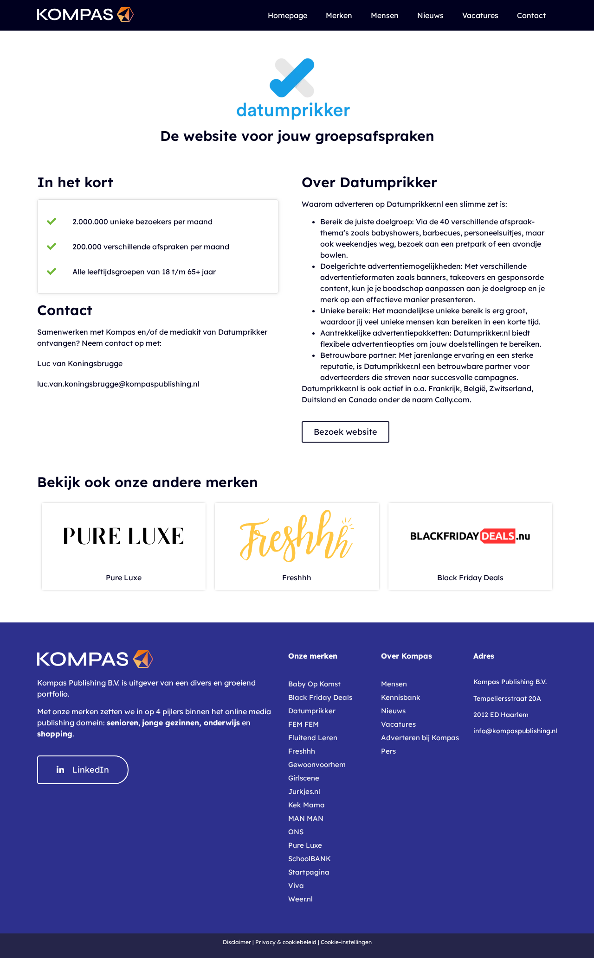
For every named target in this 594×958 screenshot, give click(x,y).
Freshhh (296, 577)
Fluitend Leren (312, 737)
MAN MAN (305, 818)
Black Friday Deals (470, 577)
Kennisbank (400, 697)
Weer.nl (300, 899)
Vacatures (480, 15)
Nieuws (430, 15)
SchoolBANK (309, 858)
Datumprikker (312, 710)
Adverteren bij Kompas (420, 737)
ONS (295, 831)
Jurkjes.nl (304, 791)
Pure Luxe (124, 577)
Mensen (385, 15)
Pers (388, 751)
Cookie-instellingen (346, 942)
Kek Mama (306, 804)
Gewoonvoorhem (317, 764)
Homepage (287, 15)
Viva (296, 885)
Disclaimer (237, 942)
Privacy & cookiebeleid (285, 942)
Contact (531, 15)
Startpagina (308, 872)
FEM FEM (303, 724)
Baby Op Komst (314, 683)
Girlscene (303, 778)
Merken (339, 15)
